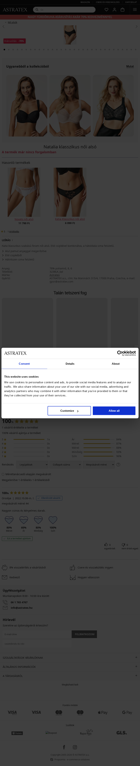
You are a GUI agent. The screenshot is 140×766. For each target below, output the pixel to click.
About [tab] (116, 363)
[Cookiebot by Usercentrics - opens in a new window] (120, 353)
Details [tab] (70, 363)
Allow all (114, 410)
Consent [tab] (24, 363)
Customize (67, 410)
